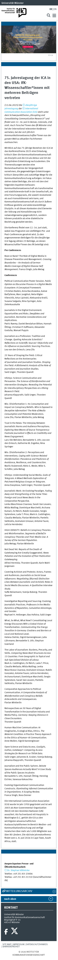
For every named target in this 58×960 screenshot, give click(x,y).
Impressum (18, 944)
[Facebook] (6, 932)
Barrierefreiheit (11, 947)
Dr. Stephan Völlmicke (18, 870)
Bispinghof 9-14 (12, 920)
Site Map (6, 944)
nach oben (10, 899)
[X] (15, 932)
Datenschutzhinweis (37, 944)
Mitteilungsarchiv (19, 891)
